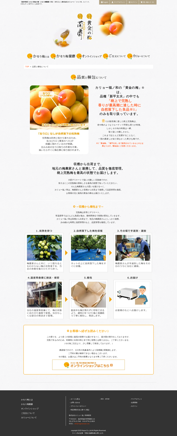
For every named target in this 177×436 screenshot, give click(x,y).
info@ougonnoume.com (82, 424)
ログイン (134, 2)
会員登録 (134, 402)
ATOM (107, 399)
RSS (102, 399)
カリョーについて (29, 418)
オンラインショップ (30, 409)
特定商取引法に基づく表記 (80, 410)
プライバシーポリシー (78, 406)
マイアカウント (119, 2)
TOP (27, 67)
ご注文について (28, 413)
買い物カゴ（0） (149, 2)
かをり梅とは (27, 400)
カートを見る (75, 399)
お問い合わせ (75, 402)
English (105, 2)
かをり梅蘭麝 (27, 404)
